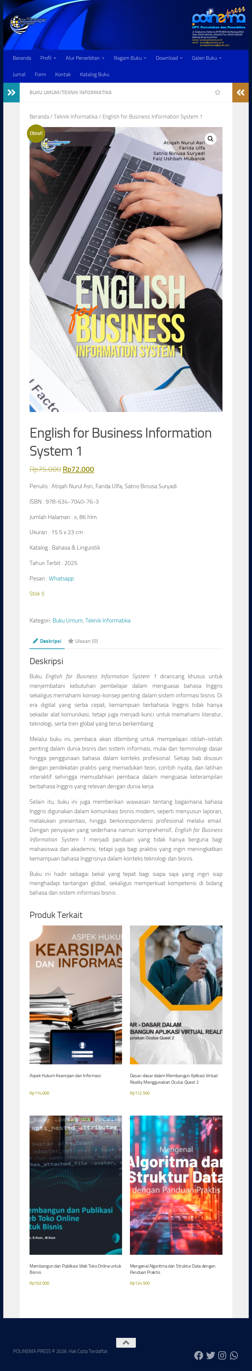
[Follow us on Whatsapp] (234, 1355)
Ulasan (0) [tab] (86, 641)
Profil (46, 58)
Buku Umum (44, 92)
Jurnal (19, 74)
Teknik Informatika (87, 92)
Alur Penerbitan (83, 58)
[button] (211, 139)
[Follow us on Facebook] (198, 1355)
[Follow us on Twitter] (210, 1355)
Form (40, 74)
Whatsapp (61, 578)
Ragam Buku (128, 58)
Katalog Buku (94, 74)
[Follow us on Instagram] (222, 1355)
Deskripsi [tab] (50, 641)
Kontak (63, 74)
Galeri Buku (204, 58)
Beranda (22, 58)
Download (167, 58)
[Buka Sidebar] (11, 92)
